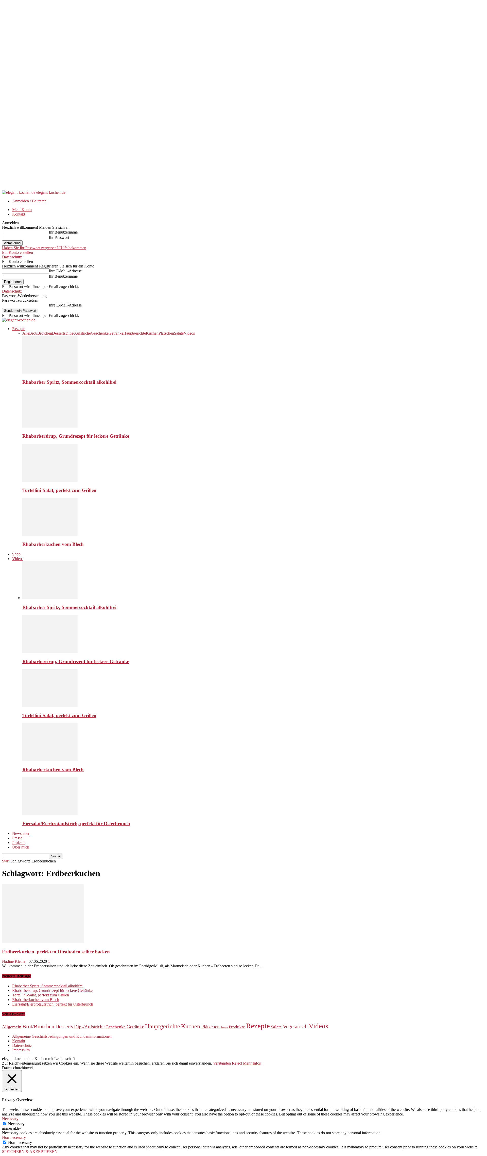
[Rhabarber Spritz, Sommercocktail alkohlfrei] (50, 372)
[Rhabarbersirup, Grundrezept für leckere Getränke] (50, 426)
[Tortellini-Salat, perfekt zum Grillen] (50, 480)
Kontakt (18, 214)
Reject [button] (237, 1063)
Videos (189, 333)
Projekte (18, 842)
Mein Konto (22, 209)
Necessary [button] (10, 1118)
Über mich (20, 847)
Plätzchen (166, 333)
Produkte (237, 1027)
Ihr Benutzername (63, 232)
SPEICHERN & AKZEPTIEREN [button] (30, 1151)
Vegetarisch (295, 1027)
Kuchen (152, 333)
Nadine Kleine (13, 961)
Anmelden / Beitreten (29, 201)
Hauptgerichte (134, 333)
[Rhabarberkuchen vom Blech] (50, 534)
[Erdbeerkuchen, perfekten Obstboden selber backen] (43, 942)
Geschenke (100, 333)
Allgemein (11, 1026)
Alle (25, 333)
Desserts (58, 333)
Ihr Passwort (59, 237)
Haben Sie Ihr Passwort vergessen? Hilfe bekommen (44, 248)
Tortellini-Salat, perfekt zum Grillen (59, 490)
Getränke (116, 333)
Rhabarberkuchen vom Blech (53, 544)
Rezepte (18, 328)
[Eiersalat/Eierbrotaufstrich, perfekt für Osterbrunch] (50, 814)
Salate (179, 333)
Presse (17, 838)
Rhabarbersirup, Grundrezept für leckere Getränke (75, 436)
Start (5, 861)
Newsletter (20, 833)
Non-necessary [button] (14, 1137)
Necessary (16, 1124)
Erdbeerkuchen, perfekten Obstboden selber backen (56, 951)
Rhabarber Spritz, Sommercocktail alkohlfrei (69, 382)
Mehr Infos (252, 1063)
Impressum (21, 1050)
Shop (16, 554)
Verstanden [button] (222, 1063)
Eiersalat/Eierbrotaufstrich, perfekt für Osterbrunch (76, 823)
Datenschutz (12, 257)
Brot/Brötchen (40, 333)
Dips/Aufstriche (78, 333)
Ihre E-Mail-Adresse (65, 271)
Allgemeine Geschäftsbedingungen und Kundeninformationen (62, 1036)
